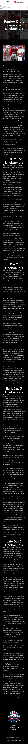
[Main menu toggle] (26, 7)
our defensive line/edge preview (13, 203)
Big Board (14, 729)
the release (22, 93)
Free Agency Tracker (14, 727)
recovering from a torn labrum (11, 254)
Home (14, 725)
